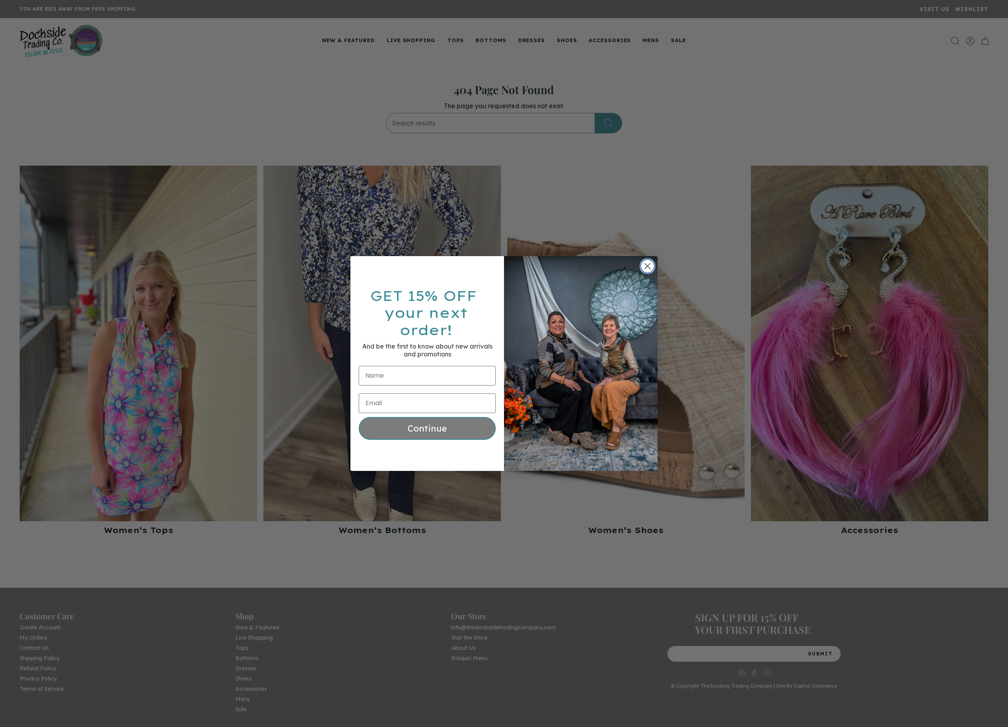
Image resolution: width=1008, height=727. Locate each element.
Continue (427, 428)
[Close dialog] (647, 266)
